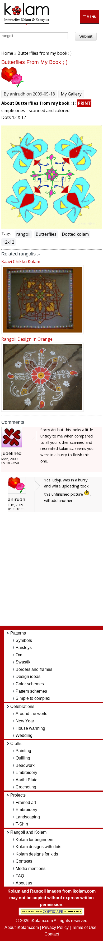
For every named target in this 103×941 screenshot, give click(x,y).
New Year (25, 721)
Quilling (23, 758)
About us (24, 883)
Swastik (23, 662)
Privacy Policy (55, 927)
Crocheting (26, 787)
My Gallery (71, 94)
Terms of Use (84, 927)
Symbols (24, 640)
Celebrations (22, 706)
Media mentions (30, 868)
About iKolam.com (21, 927)
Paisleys (24, 647)
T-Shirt (22, 824)
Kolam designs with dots (38, 846)
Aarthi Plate (27, 780)
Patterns (18, 633)
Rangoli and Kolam (28, 832)
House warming (30, 728)
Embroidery (26, 772)
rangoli (23, 234)
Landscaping (28, 817)
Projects (18, 795)
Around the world (32, 713)
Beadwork (25, 765)
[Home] (26, 24)
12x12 (8, 242)
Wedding (24, 735)
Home (7, 53)
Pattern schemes (31, 691)
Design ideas (28, 676)
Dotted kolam (75, 234)
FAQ (20, 876)
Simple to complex (33, 698)
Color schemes (30, 684)
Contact (51, 934)
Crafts (15, 743)
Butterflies (46, 234)
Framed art (26, 802)
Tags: (6, 233)
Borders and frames (34, 669)
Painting (23, 750)
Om (19, 655)
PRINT (84, 103)
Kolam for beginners (34, 839)
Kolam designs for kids (37, 854)
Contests (24, 861)
